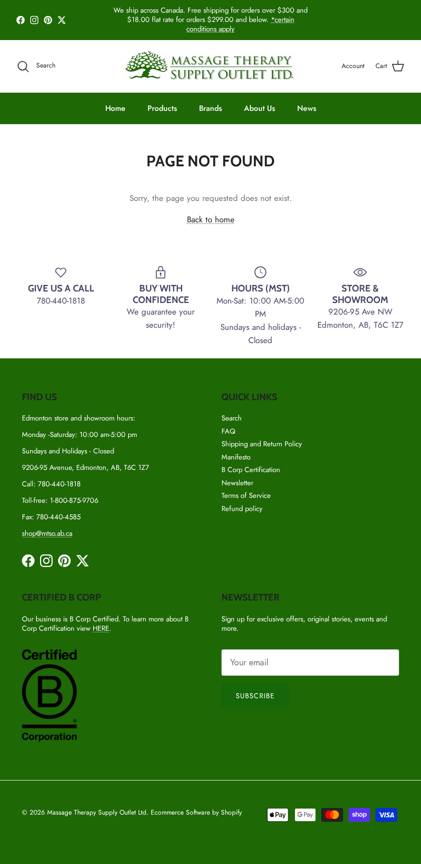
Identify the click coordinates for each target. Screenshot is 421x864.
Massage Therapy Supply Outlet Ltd (96, 812)
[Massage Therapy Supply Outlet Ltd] (210, 66)
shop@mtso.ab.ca (47, 533)
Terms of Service (246, 495)
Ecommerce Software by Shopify (196, 812)
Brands (210, 108)
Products (162, 108)
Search (231, 418)
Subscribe (255, 696)
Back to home (211, 220)
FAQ (228, 431)
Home (115, 108)
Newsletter (237, 483)
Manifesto (236, 457)
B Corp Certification (250, 469)
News (306, 108)
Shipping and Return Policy (261, 444)
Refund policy (242, 508)
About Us (259, 108)
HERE (101, 628)
